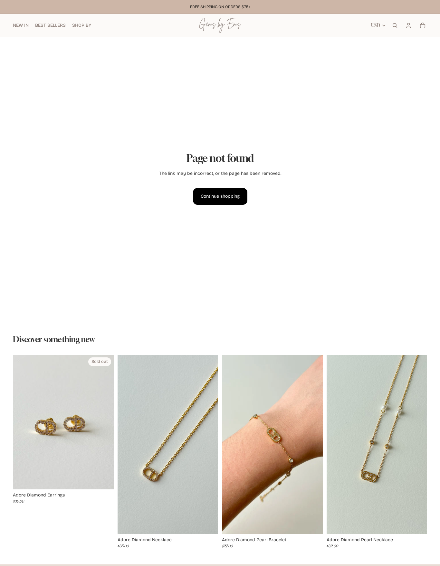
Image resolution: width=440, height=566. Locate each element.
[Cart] (423, 25)
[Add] (313, 524)
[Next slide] (208, 445)
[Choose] (208, 524)
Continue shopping (220, 196)
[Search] (395, 25)
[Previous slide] (127, 445)
